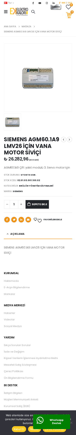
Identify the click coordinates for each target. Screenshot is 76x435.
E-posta (28, 220)
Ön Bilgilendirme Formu (18, 378)
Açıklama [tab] (17, 234)
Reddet (34, 429)
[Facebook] (33, 3)
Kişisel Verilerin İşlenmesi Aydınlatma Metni (31, 358)
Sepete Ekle (39, 204)
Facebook (7, 220)
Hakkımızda (11, 281)
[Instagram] (47, 3)
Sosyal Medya (13, 326)
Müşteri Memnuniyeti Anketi (21, 399)
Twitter (14, 220)
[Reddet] (71, 423)
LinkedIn (21, 220)
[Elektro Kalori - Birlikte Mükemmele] (19, 11)
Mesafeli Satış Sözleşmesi (20, 365)
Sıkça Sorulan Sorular (17, 345)
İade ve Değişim (14, 351)
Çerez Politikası (13, 371)
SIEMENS (18, 191)
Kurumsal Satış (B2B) (17, 406)
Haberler (9, 313)
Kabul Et (19, 429)
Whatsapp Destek (57, 421)
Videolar (9, 319)
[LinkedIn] (54, 3)
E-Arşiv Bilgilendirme (17, 287)
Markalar (9, 294)
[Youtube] (40, 3)
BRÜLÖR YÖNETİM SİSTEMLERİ (36, 185)
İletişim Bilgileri (13, 393)
